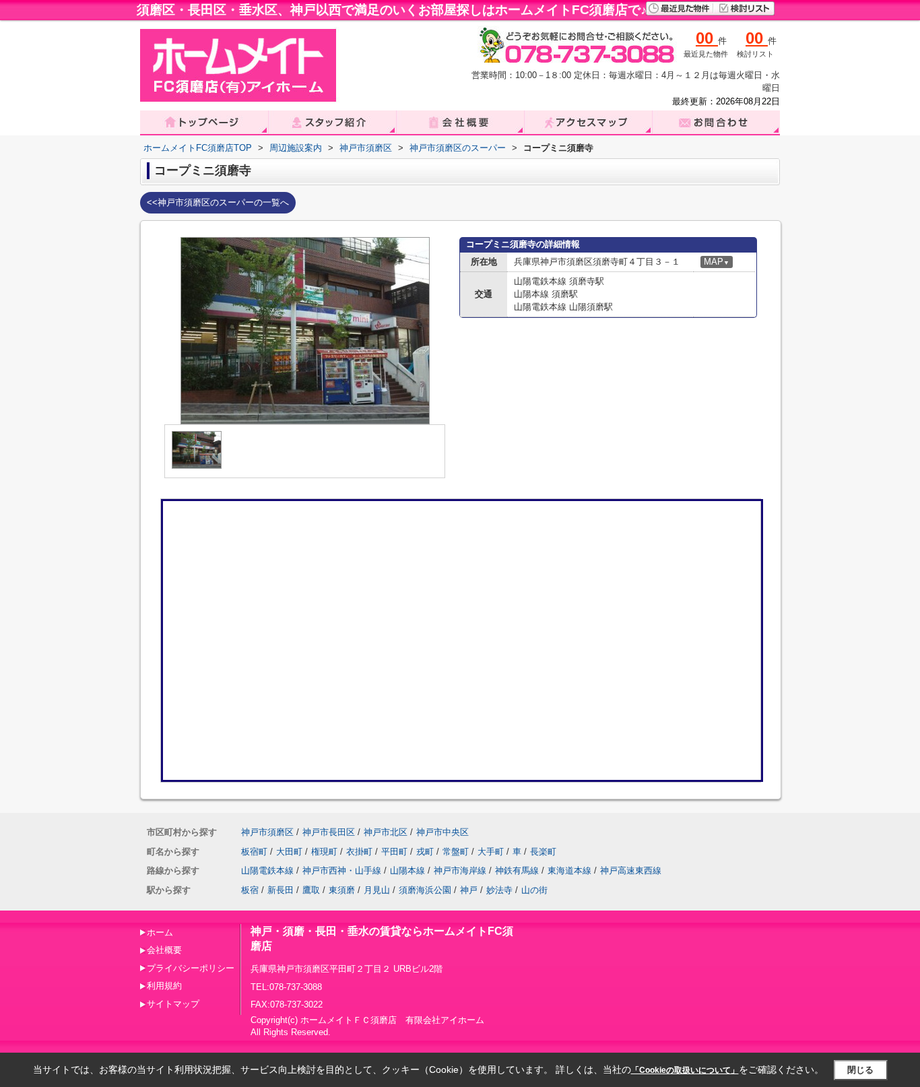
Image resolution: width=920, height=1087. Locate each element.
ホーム (160, 932)
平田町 (394, 852)
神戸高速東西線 (630, 870)
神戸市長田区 (328, 832)
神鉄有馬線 (517, 870)
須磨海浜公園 (425, 890)
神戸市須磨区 (267, 832)
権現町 (324, 852)
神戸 (469, 890)
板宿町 (254, 852)
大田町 (289, 852)
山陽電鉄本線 (267, 870)
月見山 (377, 890)
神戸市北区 (385, 832)
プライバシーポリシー (190, 968)
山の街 (534, 890)
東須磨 (342, 890)
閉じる (860, 1070)
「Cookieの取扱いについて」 (685, 1070)
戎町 (425, 852)
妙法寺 (499, 890)
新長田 (280, 890)
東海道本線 (569, 870)
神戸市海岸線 (460, 870)
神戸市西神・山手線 (341, 870)
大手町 (491, 852)
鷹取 (311, 890)
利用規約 (164, 986)
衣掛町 (359, 852)
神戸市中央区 (442, 832)
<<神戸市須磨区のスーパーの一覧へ (218, 202)
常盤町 (455, 852)
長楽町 (543, 852)
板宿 (250, 890)
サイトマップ (173, 1004)
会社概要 (164, 950)
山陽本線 (407, 870)
